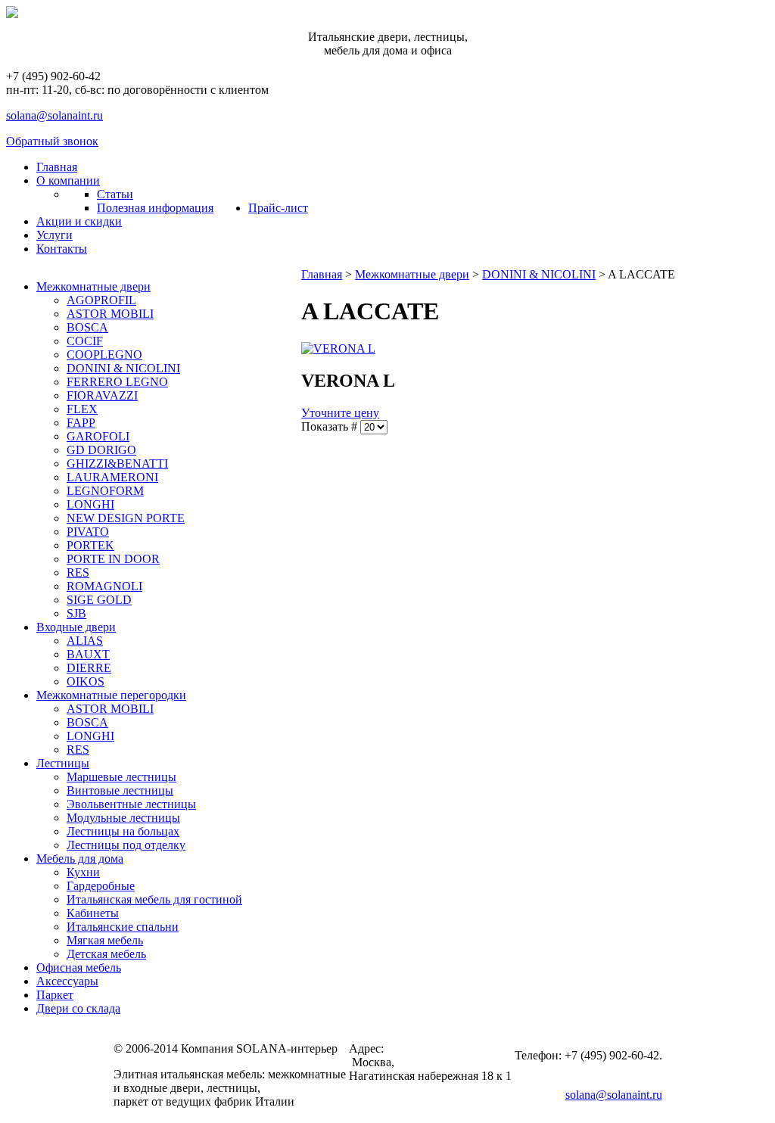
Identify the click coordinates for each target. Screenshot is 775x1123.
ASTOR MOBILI (110, 313)
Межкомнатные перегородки (111, 695)
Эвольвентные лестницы (131, 804)
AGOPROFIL (101, 300)
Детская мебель (106, 953)
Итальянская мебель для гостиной (154, 899)
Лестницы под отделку (126, 844)
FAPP (81, 422)
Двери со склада (78, 1008)
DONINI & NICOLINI (123, 368)
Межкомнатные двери (93, 286)
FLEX (82, 409)
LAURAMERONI (112, 477)
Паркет (54, 994)
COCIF (85, 340)
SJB (76, 613)
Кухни (83, 872)
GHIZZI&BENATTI (117, 463)
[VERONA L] (338, 348)
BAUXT (88, 654)
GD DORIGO (101, 449)
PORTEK (90, 545)
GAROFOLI (98, 436)
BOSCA (87, 327)
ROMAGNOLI (104, 586)
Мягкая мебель (105, 940)
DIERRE (89, 667)
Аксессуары (67, 981)
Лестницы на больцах (123, 831)
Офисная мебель (78, 967)
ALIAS (85, 640)
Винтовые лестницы (120, 790)
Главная (321, 274)
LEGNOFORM (105, 490)
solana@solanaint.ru (54, 115)
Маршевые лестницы (121, 776)
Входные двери (76, 627)
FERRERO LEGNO (117, 381)
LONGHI (90, 504)
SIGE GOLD (99, 599)
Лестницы (62, 763)
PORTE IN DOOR (113, 558)
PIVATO (88, 531)
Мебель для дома (79, 858)
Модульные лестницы (123, 817)
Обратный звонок (52, 141)
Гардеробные (101, 885)
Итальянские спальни (123, 926)
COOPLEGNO (104, 354)
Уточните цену (340, 412)
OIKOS (85, 681)
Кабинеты (93, 913)
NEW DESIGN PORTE (126, 518)
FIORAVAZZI (102, 395)
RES (78, 572)
